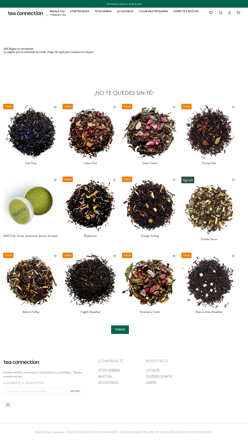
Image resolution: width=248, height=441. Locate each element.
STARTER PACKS (79, 11)
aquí (61, 52)
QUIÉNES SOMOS (159, 376)
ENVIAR (75, 391)
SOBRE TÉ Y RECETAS (186, 11)
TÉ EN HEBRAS (103, 11)
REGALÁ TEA (57, 11)
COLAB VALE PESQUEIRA (153, 11)
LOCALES (153, 370)
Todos (120, 329)
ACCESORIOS (125, 11)
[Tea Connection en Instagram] (7, 405)
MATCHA (105, 376)
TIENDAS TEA (58, 15)
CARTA (151, 382)
